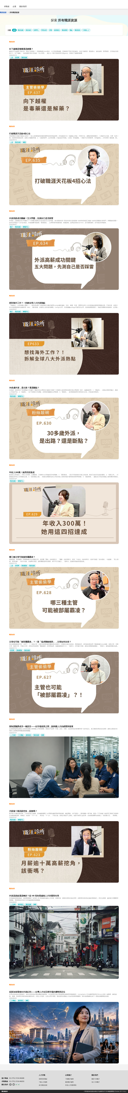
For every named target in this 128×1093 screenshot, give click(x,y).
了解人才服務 (43, 1082)
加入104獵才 (96, 1082)
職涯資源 (3, 12)
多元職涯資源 (43, 1085)
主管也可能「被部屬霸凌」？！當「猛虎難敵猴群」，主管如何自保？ (40, 641)
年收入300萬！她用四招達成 (21, 472)
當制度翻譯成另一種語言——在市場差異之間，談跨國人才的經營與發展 (41, 726)
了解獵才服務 (69, 1079)
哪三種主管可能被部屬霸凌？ (22, 557)
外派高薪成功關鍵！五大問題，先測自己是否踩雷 (31, 218)
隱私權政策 (5, 1091)
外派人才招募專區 (70, 1085)
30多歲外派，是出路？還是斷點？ (24, 387)
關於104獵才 (96, 1079)
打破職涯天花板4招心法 (19, 133)
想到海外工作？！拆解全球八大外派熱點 (27, 303)
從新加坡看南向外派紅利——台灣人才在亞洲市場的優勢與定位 (37, 991)
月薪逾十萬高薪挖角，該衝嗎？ (23, 811)
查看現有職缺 (43, 1079)
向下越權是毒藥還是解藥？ (21, 49)
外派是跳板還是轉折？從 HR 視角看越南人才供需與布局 (34, 895)
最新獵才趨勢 (69, 1082)
